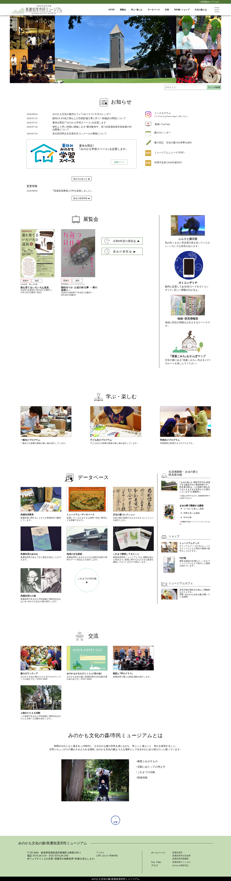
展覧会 (123, 9)
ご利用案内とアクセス (209, 1)
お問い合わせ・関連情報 (107, 855)
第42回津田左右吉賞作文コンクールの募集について (79, 133)
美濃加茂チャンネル (181, 861)
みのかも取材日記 (180, 865)
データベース (154, 9)
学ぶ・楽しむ (137, 9)
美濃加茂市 (177, 852)
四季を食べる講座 (191, 512)
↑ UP (115, 820)
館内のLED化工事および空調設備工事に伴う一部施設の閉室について (89, 118)
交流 (167, 9)
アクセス (100, 852)
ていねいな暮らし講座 (193, 508)
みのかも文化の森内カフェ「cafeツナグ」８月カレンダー (81, 114)
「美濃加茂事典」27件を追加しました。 (72, 190)
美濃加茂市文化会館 (181, 855)
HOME (112, 9)
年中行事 (187, 517)
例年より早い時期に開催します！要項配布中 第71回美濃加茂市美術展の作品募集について (92, 128)
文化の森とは (201, 9)
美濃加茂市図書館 (180, 858)
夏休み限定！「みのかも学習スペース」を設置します (79, 122)
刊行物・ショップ (182, 9)
